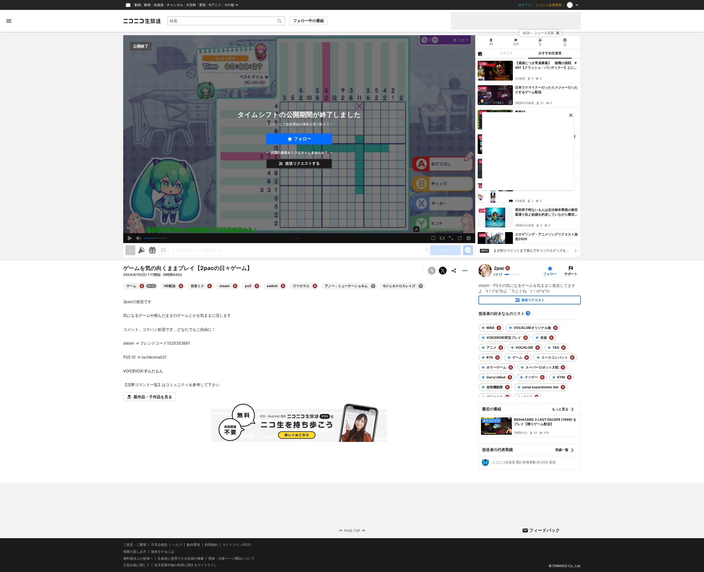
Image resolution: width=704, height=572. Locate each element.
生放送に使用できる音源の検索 (181, 558)
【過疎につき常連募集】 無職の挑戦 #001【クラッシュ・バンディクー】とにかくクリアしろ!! (546, 65)
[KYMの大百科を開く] (569, 377)
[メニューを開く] (8, 20)
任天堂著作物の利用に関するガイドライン (185, 565)
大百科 (191, 5)
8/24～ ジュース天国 (538, 33)
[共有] (454, 270)
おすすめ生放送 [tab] (550, 53)
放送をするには (162, 551)
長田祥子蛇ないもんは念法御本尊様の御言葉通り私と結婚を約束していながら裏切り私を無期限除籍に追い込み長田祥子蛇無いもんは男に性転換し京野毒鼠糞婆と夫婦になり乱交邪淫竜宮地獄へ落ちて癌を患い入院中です (546, 212)
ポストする (443, 270)
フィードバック (544, 530)
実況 (202, 5)
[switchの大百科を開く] (283, 286)
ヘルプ (177, 544)
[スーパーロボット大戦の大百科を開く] (563, 367)
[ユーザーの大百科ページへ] (507, 268)
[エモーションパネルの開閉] (468, 250)
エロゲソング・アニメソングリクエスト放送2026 (546, 236)
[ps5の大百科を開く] (257, 286)
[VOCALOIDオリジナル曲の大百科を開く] (555, 328)
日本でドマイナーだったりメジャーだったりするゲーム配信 (546, 89)
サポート (571, 274)
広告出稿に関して (136, 565)
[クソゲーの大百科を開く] (542, 377)
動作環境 (193, 544)
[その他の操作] (465, 270)
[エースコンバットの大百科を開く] (572, 357)
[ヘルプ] (528, 313)
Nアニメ (215, 5)
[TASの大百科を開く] (563, 347)
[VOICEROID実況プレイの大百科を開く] (525, 338)
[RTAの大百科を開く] (497, 357)
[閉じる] (557, 33)
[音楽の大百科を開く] (551, 338)
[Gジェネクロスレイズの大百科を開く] (421, 286)
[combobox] (226, 20)
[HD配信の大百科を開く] (181, 286)
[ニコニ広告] (141, 250)
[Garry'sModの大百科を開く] (510, 377)
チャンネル (175, 5)
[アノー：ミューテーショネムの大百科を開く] (373, 286)
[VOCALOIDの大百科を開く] (537, 347)
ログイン (524, 5)
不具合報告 (159, 544)
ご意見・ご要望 (134, 545)
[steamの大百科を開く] (235, 286)
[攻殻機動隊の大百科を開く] (507, 387)
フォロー (302, 138)
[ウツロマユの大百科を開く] (315, 286)
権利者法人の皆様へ (138, 558)
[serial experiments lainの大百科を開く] (563, 387)
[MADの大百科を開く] (499, 328)
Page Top (352, 530)
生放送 (159, 5)
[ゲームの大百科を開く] (142, 286)
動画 (137, 5)
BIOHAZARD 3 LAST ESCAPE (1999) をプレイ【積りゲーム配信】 (545, 421)
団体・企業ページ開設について (231, 558)
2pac (499, 268)
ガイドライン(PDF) (236, 544)
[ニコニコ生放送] (142, 20)
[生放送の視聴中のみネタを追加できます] (130, 250)
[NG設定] (479, 53)
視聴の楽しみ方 (134, 551)
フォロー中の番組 (308, 20)
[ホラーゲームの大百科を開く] (510, 367)
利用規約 (211, 544)
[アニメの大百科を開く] (501, 347)
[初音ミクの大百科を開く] (209, 286)
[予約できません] (432, 270)
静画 (147, 5)
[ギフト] (152, 250)
